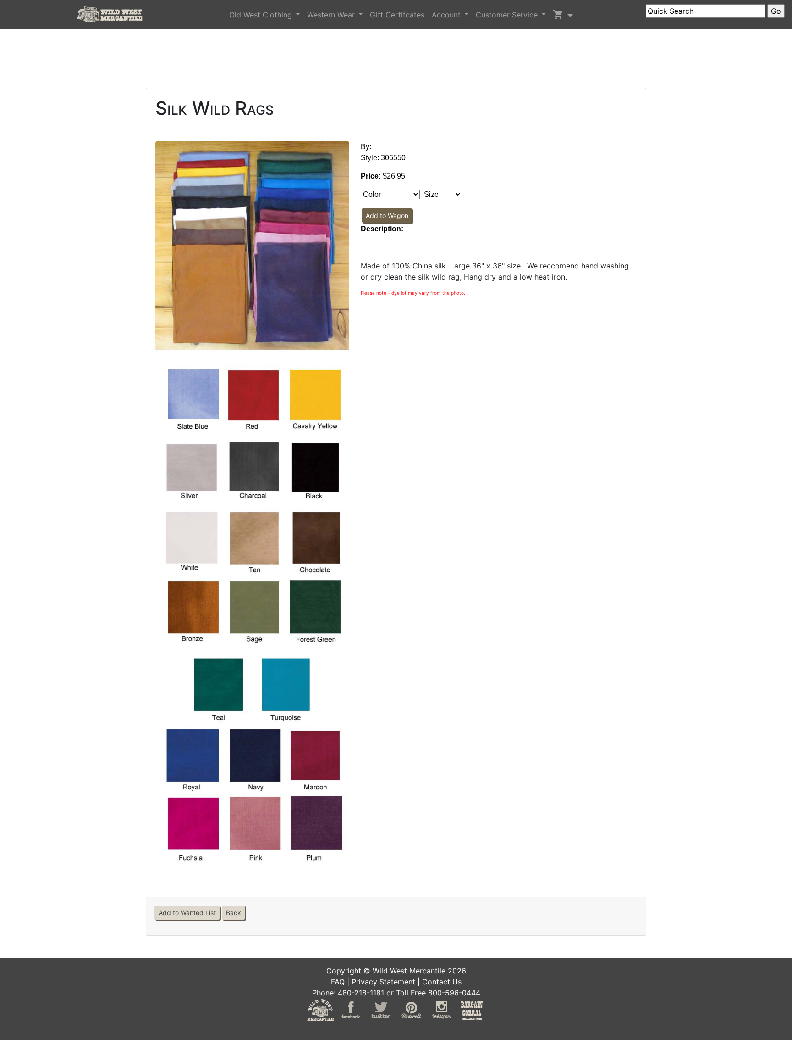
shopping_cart (558, 14)
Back (233, 913)
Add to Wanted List (187, 913)
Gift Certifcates (397, 14)
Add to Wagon (387, 215)
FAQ (338, 981)
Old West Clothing (261, 14)
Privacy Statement (383, 981)
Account (447, 14)
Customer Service (508, 14)
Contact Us (442, 981)
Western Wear (332, 14)
